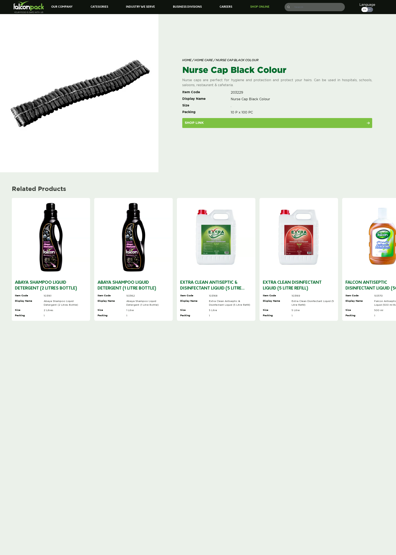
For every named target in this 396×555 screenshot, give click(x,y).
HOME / (188, 60)
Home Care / (204, 60)
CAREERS (226, 7)
